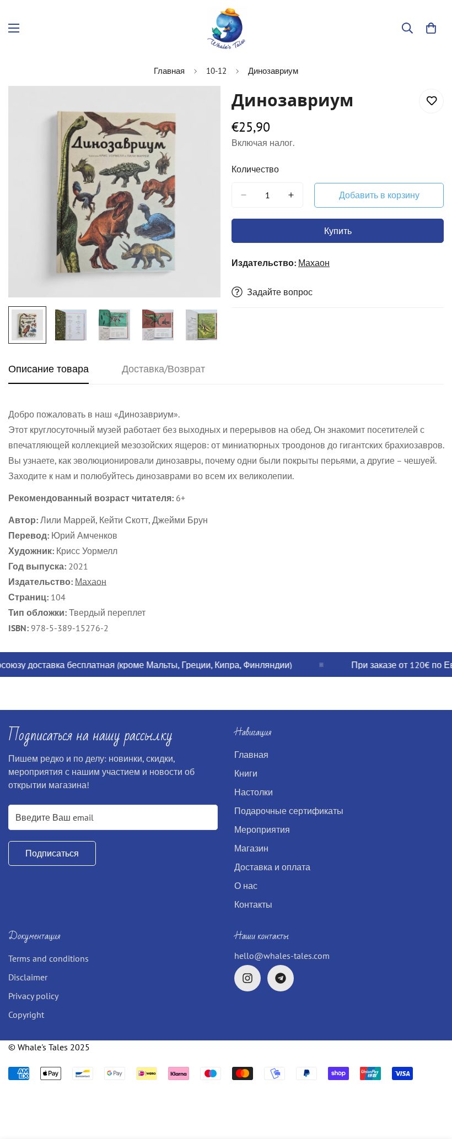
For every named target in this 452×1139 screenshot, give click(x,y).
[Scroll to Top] (430, 1079)
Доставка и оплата (272, 866)
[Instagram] (247, 978)
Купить (338, 230)
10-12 (216, 71)
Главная (169, 71)
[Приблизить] (197, 109)
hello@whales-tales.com (282, 955)
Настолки (253, 792)
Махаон (314, 262)
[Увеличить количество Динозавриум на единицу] (291, 195)
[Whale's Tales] (226, 28)
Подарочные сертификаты (288, 810)
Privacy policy (33, 995)
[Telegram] (280, 978)
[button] (431, 28)
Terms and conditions (48, 958)
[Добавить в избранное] (431, 101)
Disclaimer (27, 977)
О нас (245, 885)
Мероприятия (262, 829)
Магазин (251, 848)
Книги (245, 773)
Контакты (253, 904)
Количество (255, 169)
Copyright (26, 1014)
